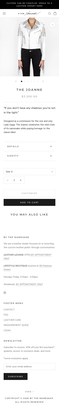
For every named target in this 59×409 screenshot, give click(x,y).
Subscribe (15, 376)
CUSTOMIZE (29, 193)
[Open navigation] (4, 13)
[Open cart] (55, 13)
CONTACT (9, 309)
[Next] (43, 81)
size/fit (13, 156)
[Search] (49, 13)
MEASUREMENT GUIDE (16, 325)
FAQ (6, 314)
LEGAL (7, 330)
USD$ (28, 391)
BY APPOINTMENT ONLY (29, 284)
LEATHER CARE (12, 320)
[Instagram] (5, 292)
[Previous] (15, 81)
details (13, 146)
